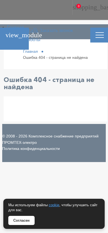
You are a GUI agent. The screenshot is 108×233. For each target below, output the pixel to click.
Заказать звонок (36, 30)
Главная (15, 27)
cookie (54, 205)
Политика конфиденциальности (31, 148)
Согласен (21, 220)
